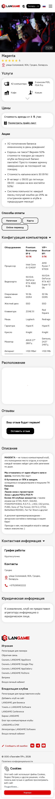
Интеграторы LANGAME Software (19, 729)
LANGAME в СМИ (10, 724)
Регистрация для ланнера (14, 650)
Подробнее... (11, 786)
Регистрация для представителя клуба (21, 693)
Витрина (6, 677)
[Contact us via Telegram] (38, 746)
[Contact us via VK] (32, 746)
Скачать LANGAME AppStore (16, 659)
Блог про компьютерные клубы (17, 720)
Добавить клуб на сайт (13, 698)
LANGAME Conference (13, 711)
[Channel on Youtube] (44, 746)
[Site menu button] (50, 6)
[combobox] (33, 6)
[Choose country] (23, 6)
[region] (27, 299)
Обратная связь (9, 655)
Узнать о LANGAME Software (16, 707)
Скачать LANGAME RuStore (15, 673)
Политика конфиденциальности (17, 761)
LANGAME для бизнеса (13, 702)
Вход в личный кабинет (13, 682)
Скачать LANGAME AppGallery (17, 668)
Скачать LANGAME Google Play (17, 664)
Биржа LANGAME (10, 715)
